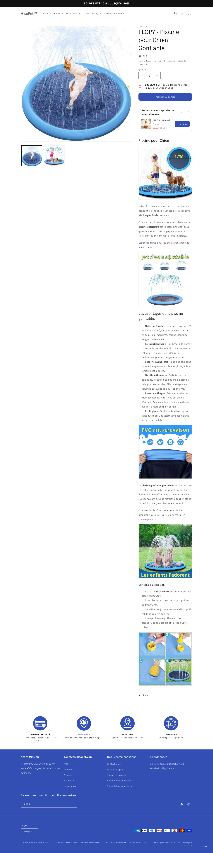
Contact (68, 769)
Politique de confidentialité (92, 842)
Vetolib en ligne (115, 769)
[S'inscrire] (73, 804)
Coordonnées (187, 846)
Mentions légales (185, 842)
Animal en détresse (117, 775)
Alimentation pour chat (119, 780)
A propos (68, 775)
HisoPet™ (69, 780)
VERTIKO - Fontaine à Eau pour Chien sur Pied (163, 120)
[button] (46, 13)
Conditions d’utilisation (116, 842)
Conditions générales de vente (163, 842)
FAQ (66, 764)
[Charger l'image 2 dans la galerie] (54, 155)
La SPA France (114, 764)
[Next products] (188, 112)
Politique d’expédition (138, 842)
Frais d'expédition (160, 61)
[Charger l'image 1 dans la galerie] (32, 155)
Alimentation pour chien (119, 785)
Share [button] (145, 695)
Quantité (142, 69)
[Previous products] (182, 112)
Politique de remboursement (66, 842)
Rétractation (70, 785)
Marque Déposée (44, 842)
